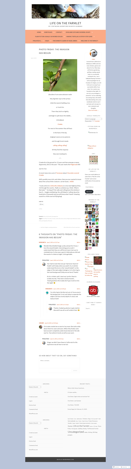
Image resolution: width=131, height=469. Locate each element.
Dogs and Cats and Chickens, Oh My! (78, 32)
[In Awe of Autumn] (98, 260)
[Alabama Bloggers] (93, 297)
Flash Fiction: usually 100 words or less (49, 36)
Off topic (95, 426)
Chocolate (49, 218)
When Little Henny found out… (76, 388)
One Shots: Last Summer (74, 400)
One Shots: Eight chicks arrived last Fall (78, 396)
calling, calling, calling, (60, 145)
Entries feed (32, 405)
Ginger (41, 323)
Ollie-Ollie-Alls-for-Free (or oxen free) (72, 227)
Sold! (47, 41)
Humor (70, 426)
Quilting (80, 428)
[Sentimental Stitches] (93, 164)
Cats (75, 418)
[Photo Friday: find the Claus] (89, 263)
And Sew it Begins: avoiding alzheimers (48, 227)
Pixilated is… (37, 41)
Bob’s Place (48, 32)
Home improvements (85, 423)
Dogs (89, 418)
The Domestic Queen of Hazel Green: (65, 41)
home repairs (94, 423)
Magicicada (73, 164)
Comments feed (33, 409)
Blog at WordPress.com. (65, 459)
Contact (59, 32)
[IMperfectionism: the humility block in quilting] (98, 272)
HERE (71, 181)
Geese (73, 423)
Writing (90, 432)
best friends (70, 418)
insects (65, 218)
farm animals (71, 421)
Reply (78, 242)
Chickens (85, 418)
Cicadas (60, 124)
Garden (70, 423)
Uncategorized (55, 216)
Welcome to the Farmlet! (89, 41)
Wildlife (86, 432)
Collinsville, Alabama (56, 186)
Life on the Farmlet (65, 23)
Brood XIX (44, 218)
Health (77, 423)
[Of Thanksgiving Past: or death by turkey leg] (89, 272)
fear (77, 421)
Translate (97, 121)
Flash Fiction (85, 421)
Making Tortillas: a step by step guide (79, 36)
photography (44, 220)
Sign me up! (89, 191)
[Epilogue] (90, 266)
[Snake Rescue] (89, 258)
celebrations (79, 418)
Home (39, 32)
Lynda (93, 59)
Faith (99, 418)
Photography (74, 428)
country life (57, 218)
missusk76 (42, 242)
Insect (62, 218)
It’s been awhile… (72, 392)
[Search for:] (93, 308)
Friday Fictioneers (93, 421)
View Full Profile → (93, 110)
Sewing (85, 428)
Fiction (79, 421)
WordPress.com (33, 413)
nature (91, 426)
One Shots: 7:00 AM (73, 405)
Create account (33, 396)
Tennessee (59, 173)
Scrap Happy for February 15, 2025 (77, 409)
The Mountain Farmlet (92, 428)
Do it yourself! (94, 418)
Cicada (53, 218)
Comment (75, 370)
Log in (30, 401)
